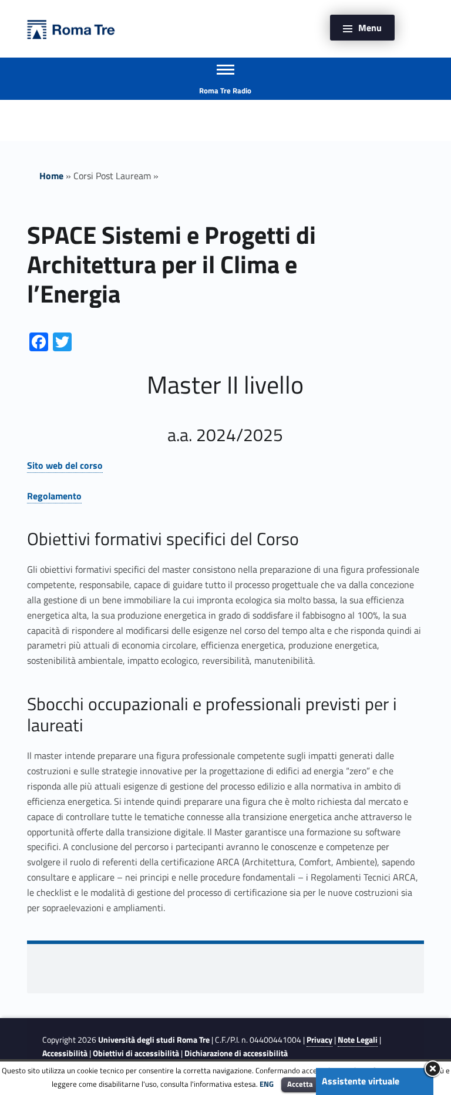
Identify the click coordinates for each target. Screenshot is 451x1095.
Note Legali (358, 1039)
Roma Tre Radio (225, 90)
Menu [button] (370, 28)
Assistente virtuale (360, 1081)
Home (51, 176)
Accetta (300, 1084)
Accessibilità (64, 1053)
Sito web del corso (65, 465)
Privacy (319, 1039)
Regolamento (54, 496)
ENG (267, 1084)
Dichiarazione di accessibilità (236, 1053)
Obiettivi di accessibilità (136, 1053)
